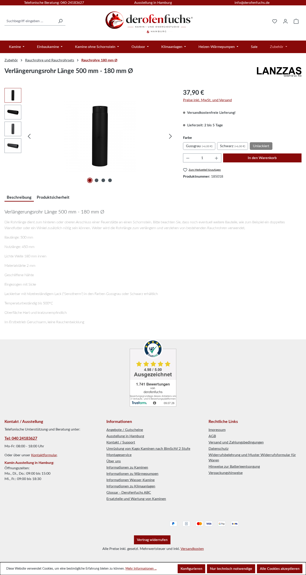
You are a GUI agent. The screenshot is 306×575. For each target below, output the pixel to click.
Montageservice (118, 455)
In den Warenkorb (262, 158)
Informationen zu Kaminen (127, 467)
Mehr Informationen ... (141, 568)
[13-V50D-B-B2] (100, 136)
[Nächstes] (170, 136)
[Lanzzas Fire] (279, 73)
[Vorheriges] (29, 136)
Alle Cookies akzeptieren (280, 569)
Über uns (113, 461)
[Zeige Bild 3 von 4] (103, 180)
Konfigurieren (191, 569)
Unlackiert (261, 146)
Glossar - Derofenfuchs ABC (128, 492)
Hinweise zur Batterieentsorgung (234, 466)
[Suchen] (60, 21)
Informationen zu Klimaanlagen (130, 486)
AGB (212, 436)
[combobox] (29, 21)
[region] (89, 136)
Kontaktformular (44, 455)
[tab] (19, 197)
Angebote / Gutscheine (124, 430)
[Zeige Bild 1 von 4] (90, 180)
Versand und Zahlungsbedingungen (236, 442)
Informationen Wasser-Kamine (130, 480)
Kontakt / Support (120, 442)
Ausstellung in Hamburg (153, 2)
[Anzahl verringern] (187, 157)
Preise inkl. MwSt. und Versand (207, 100)
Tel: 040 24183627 (20, 439)
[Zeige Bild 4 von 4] (110, 180)
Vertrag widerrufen (152, 540)
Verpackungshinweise (226, 473)
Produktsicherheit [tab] (53, 198)
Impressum (217, 430)
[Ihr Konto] (285, 21)
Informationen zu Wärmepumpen (132, 474)
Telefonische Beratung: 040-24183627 (54, 2)
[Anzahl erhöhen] (216, 157)
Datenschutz (218, 448)
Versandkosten (192, 549)
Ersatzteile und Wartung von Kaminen (136, 499)
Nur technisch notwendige (231, 569)
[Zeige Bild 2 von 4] (96, 180)
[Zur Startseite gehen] (149, 20)
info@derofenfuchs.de (252, 2)
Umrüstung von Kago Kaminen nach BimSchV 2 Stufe (148, 448)
